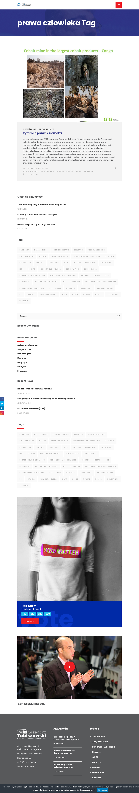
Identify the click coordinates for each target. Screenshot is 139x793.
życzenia (24, 301)
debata (42, 256)
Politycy (21, 366)
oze (107, 275)
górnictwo (106, 263)
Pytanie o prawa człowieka (42, 133)
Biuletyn (96, 762)
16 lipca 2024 (22, 209)
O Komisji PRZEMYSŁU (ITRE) (31, 408)
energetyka (25, 263)
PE (64, 282)
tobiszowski (86, 288)
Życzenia (22, 371)
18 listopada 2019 (24, 393)
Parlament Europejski (46, 282)
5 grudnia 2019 (23, 413)
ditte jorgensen (59, 256)
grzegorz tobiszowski (84, 263)
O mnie (96, 767)
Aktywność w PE (100, 741)
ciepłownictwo (26, 256)
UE (20, 294)
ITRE (21, 269)
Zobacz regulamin (87, 790)
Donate (30, 621)
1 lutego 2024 (22, 229)
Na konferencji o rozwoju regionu (34, 388)
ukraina (31, 294)
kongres (85, 275)
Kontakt (96, 777)
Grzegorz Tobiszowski (35, 168)
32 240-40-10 (27, 766)
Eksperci (96, 752)
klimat (32, 269)
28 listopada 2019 (24, 403)
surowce (70, 171)
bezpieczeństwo (61, 250)
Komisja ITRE (72, 269)
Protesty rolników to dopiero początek (37, 214)
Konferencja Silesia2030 (32, 275)
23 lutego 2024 (23, 219)
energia (40, 263)
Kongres (21, 358)
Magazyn (22, 362)
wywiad (86, 294)
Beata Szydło (41, 250)
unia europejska (48, 294)
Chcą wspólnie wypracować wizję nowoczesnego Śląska (46, 398)
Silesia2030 (55, 288)
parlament (24, 282)
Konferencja (90, 269)
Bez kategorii (24, 353)
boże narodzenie (96, 250)
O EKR (95, 757)
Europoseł (54, 263)
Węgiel (98, 294)
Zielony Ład (32, 174)
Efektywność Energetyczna (87, 256)
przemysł (75, 282)
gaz (66, 263)
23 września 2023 (29, 129)
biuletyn (78, 250)
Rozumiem (102, 790)
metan (97, 275)
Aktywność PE (46, 129)
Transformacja (84, 171)
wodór (75, 294)
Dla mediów (98, 772)
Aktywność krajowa (27, 345)
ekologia (110, 256)
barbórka (24, 250)
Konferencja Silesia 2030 (63, 275)
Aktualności (98, 736)
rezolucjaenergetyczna (32, 288)
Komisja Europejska (34, 171)
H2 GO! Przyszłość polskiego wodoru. (36, 224)
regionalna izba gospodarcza (100, 282)
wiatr (64, 294)
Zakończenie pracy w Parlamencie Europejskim (41, 204)
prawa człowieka (55, 171)
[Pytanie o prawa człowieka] (69, 85)
